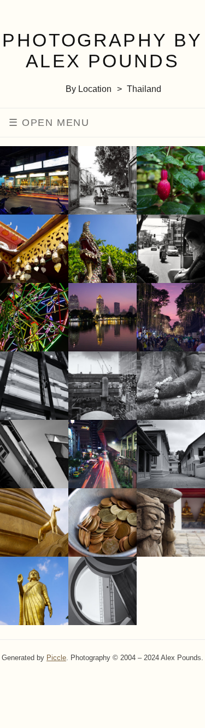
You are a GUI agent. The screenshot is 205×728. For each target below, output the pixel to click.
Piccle (56, 658)
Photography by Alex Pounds (102, 51)
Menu (73, 122)
